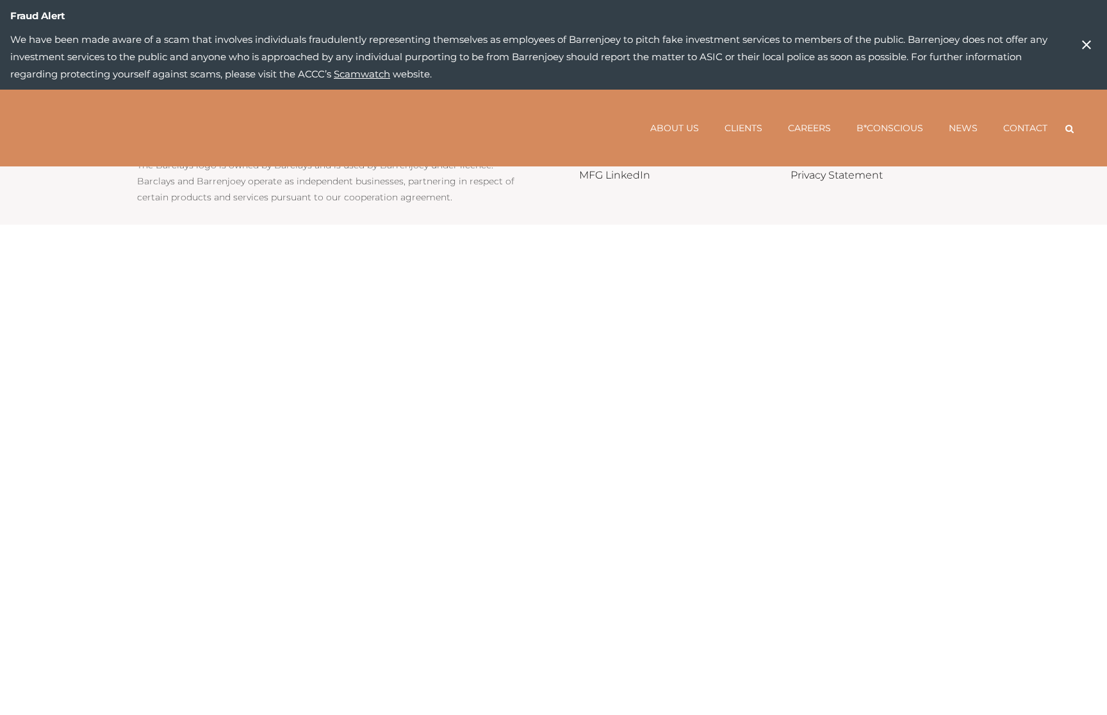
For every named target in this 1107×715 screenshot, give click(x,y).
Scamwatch (362, 74)
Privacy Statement (837, 175)
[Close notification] (1086, 44)
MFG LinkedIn (614, 175)
